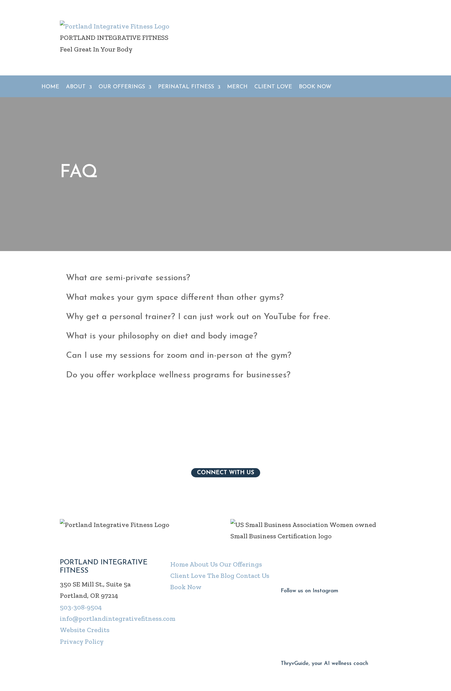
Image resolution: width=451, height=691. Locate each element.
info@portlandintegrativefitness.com (117, 618)
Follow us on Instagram (309, 591)
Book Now (315, 87)
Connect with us (225, 472)
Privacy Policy (82, 641)
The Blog (220, 575)
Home (50, 87)
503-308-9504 (81, 607)
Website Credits (85, 630)
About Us (204, 564)
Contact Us (252, 575)
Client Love (273, 87)
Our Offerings (240, 564)
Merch (237, 87)
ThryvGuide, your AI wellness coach (324, 663)
